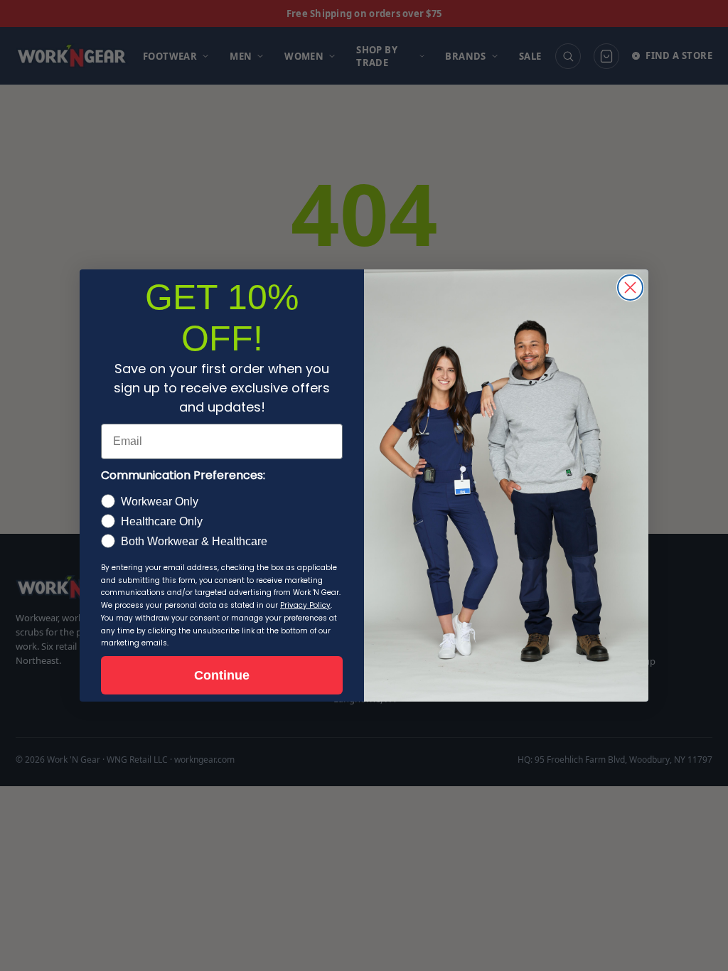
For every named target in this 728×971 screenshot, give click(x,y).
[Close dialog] (630, 287)
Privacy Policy (305, 605)
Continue (222, 675)
